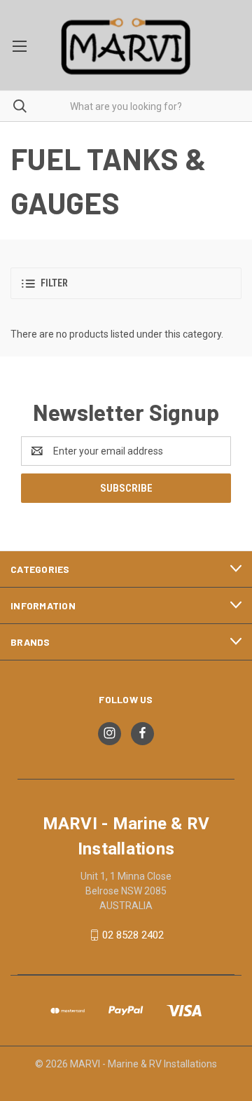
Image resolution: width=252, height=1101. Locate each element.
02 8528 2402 (133, 935)
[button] (125, 283)
